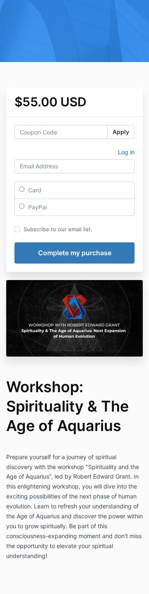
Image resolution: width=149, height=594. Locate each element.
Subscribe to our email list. (58, 229)
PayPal (36, 207)
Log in (126, 152)
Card (33, 190)
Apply (121, 131)
